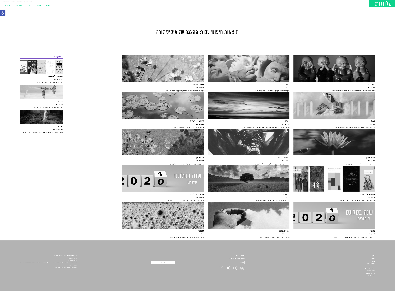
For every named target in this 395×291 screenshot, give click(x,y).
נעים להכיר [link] (6, 5)
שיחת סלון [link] (19, 5)
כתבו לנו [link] (13, 2)
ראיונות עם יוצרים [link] (370, 268)
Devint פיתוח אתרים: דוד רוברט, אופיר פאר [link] (66, 267)
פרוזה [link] (48, 5)
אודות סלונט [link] (29, 2)
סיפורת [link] (38, 5)
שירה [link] (29, 5)
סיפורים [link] (373, 259)
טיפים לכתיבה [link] (371, 271)
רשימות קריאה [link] (371, 266)
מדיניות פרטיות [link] (370, 273)
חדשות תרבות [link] (371, 263)
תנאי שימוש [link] (371, 276)
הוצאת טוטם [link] (20, 2)
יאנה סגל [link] (71, 265)
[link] (2, 13)
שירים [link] (373, 261)
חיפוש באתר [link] (6, 2)
